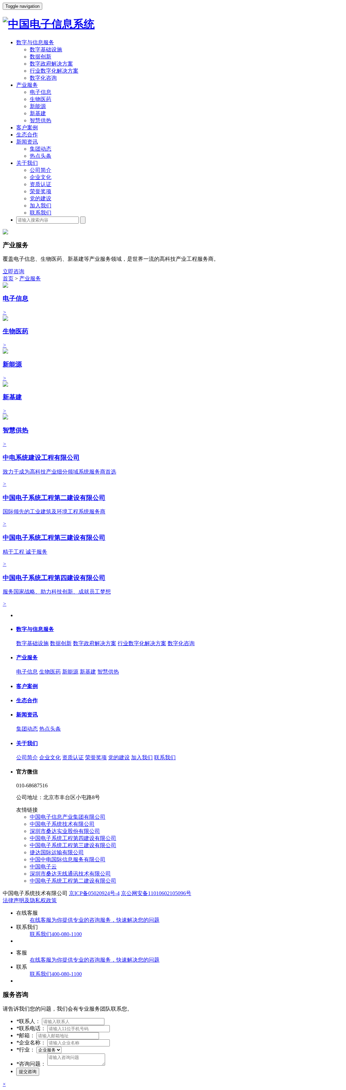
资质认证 (40, 184)
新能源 (38, 106)
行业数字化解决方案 (54, 71)
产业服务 (27, 85)
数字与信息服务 (35, 42)
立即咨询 (13, 271)
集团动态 (40, 149)
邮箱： (25, 1035)
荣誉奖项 (40, 191)
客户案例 (27, 127)
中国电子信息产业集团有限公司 (67, 817)
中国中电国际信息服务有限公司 (67, 859)
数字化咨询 (43, 78)
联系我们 (40, 213)
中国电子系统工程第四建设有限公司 (73, 838)
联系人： (28, 1021)
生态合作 (27, 134)
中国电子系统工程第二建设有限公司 (73, 881)
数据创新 (40, 56)
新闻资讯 (27, 142)
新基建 (38, 113)
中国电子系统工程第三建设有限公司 (73, 845)
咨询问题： (31, 1064)
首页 (8, 278)
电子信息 (40, 92)
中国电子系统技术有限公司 (62, 824)
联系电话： (31, 1028)
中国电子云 (43, 866)
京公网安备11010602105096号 (156, 893)
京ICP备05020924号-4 (94, 893)
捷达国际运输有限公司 (57, 852)
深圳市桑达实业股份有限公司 (65, 831)
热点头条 (40, 156)
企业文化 (40, 177)
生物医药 (40, 99)
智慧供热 (40, 120)
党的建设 (40, 198)
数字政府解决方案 (51, 64)
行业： (25, 1050)
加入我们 (40, 205)
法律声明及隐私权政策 (30, 900)
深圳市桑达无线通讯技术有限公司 (70, 874)
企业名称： (31, 1042)
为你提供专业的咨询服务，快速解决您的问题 (94, 920)
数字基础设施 (46, 49)
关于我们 (27, 163)
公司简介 (40, 170)
